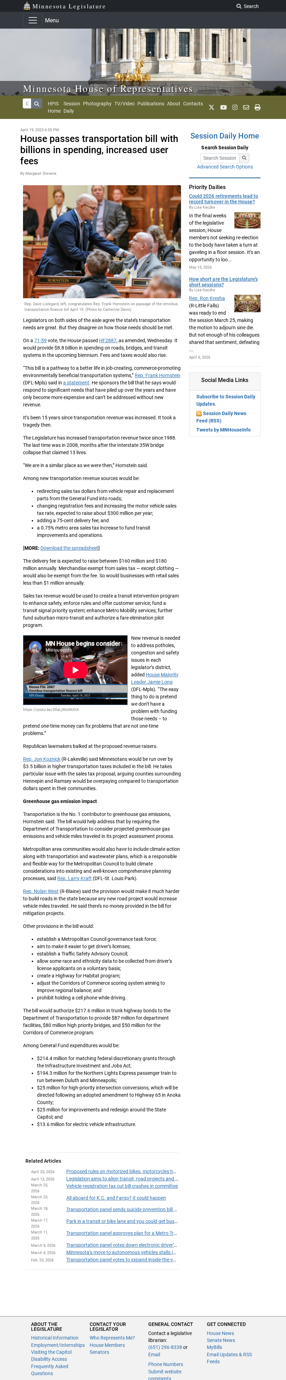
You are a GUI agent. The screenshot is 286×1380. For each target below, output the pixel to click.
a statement (76, 382)
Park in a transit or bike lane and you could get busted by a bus (133, 1221)
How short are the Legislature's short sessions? (223, 281)
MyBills (214, 1347)
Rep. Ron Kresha (207, 298)
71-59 (40, 340)
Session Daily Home (224, 136)
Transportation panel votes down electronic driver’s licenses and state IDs (145, 1245)
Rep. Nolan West (41, 891)
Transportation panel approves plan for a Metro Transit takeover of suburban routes (156, 1233)
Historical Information (54, 1338)
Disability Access (49, 1359)
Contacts (193, 103)
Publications (150, 103)
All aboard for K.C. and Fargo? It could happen (116, 1198)
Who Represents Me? (112, 1338)
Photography (97, 103)
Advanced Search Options (225, 167)
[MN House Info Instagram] (234, 107)
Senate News (221, 1340)
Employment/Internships (58, 1345)
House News (220, 1333)
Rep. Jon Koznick (41, 759)
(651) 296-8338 (165, 1347)
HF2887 (107, 340)
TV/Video (124, 103)
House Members (107, 1345)
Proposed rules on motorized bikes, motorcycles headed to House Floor (142, 1171)
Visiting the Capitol (51, 1352)
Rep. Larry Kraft (74, 878)
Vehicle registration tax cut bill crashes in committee (122, 1186)
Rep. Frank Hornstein (157, 375)
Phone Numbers (165, 1364)
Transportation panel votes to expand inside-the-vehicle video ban (136, 1259)
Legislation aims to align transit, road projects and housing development (143, 1179)
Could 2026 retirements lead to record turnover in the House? (223, 198)
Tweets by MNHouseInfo (223, 430)
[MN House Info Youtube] (223, 107)
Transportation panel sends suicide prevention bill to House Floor (135, 1209)
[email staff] (246, 107)
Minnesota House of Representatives (108, 88)
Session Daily (71, 107)
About (173, 103)
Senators (99, 1352)
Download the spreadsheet (69, 548)
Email (154, 1354)
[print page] (257, 107)
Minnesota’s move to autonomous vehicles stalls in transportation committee (149, 1252)
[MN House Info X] (211, 107)
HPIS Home (54, 107)
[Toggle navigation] (33, 20)
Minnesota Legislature (69, 6)
